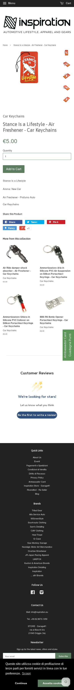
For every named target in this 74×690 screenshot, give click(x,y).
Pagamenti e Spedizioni (37, 465)
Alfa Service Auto (37, 514)
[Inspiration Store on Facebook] (33, 592)
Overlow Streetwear (37, 550)
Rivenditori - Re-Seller (37, 489)
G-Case (37, 538)
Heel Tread (37, 534)
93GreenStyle (37, 518)
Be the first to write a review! (37, 415)
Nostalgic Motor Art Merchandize (37, 546)
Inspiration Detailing (37, 567)
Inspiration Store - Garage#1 (37, 485)
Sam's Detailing (37, 526)
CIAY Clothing (37, 530)
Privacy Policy (37, 477)
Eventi (37, 461)
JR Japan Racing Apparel (37, 554)
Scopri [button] (26, 673)
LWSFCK (37, 558)
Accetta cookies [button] (53, 683)
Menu (11, 3)
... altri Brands (37, 575)
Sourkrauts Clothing (37, 522)
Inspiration (37, 571)
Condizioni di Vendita (37, 469)
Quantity (7, 150)
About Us (37, 457)
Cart (68, 3)
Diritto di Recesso (37, 473)
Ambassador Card (37, 481)
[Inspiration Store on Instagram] (41, 592)
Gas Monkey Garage (37, 542)
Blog (37, 493)
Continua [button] (21, 683)
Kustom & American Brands (37, 562)
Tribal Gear (37, 510)
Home (5, 45)
